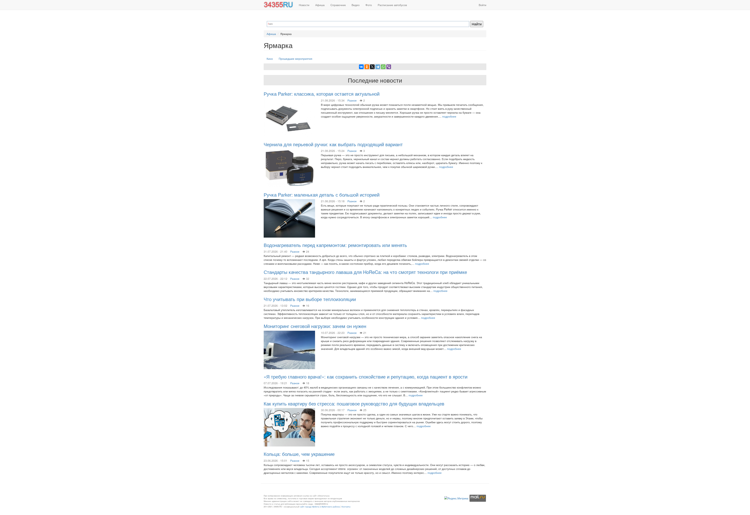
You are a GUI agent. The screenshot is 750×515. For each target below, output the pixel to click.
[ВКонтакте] (361, 66)
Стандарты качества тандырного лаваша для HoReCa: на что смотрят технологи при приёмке (365, 271)
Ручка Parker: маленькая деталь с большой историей (321, 194)
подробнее (449, 116)
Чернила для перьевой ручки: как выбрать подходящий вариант (333, 144)
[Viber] (388, 66)
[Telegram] (377, 66)
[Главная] (280, 5)
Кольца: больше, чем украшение (299, 453)
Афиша (320, 5)
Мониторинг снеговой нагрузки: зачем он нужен (315, 326)
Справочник (338, 5)
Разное (352, 100)
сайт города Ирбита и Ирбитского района (320, 506)
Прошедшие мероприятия (295, 59)
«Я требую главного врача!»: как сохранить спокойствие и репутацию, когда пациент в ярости (365, 376)
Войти (482, 5)
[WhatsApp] (383, 66)
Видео (356, 5)
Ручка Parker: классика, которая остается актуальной (321, 93)
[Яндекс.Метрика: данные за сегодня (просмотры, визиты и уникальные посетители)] (456, 498)
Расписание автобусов (392, 5)
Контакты (346, 506)
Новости (304, 5)
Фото (368, 5)
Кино (270, 59)
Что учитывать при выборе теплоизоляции (310, 299)
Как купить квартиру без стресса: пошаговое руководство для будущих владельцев (354, 403)
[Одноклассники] (366, 66)
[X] (372, 66)
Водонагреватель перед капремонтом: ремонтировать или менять (335, 244)
